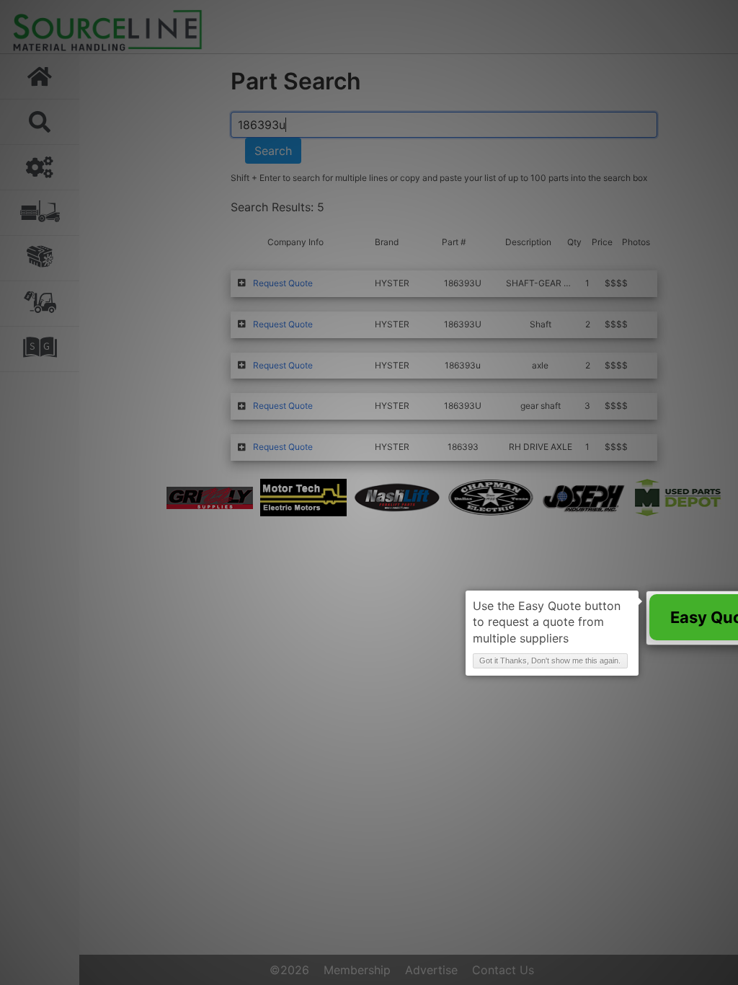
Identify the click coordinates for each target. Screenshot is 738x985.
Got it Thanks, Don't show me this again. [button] (550, 660)
